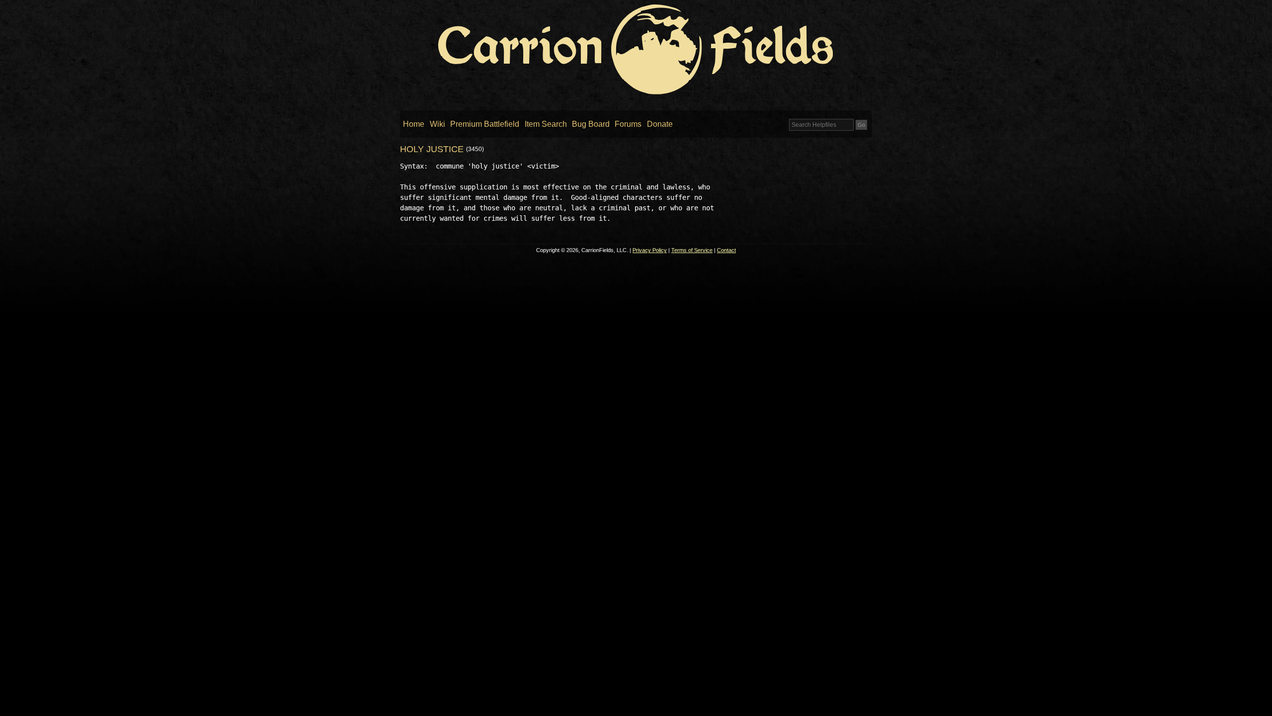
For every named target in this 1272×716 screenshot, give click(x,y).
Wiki (437, 124)
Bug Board (591, 124)
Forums (628, 124)
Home (413, 124)
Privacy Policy (650, 250)
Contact (726, 250)
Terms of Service (692, 250)
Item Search (546, 124)
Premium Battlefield (484, 124)
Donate (660, 124)
